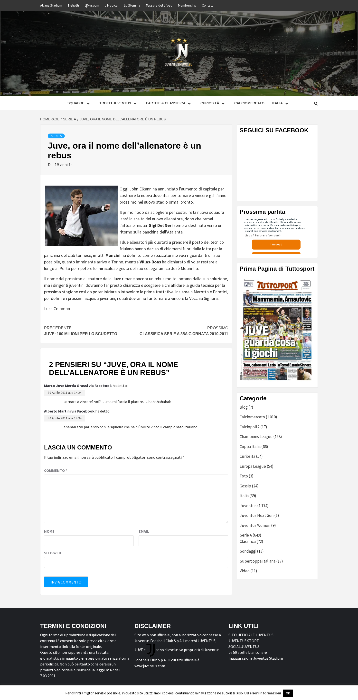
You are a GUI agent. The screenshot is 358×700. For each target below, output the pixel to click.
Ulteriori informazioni (262, 693)
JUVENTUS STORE (243, 640)
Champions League (256, 436)
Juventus (248, 505)
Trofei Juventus (115, 103)
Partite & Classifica (165, 103)
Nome (49, 531)
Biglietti (73, 5)
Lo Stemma (132, 5)
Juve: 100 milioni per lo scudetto (80, 331)
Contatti (208, 5)
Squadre (75, 103)
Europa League (253, 466)
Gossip (245, 486)
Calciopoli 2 (250, 427)
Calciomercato (249, 103)
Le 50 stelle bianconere (247, 652)
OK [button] (288, 693)
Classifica (248, 541)
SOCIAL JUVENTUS (243, 646)
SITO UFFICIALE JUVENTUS (250, 634)
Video (245, 571)
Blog (244, 407)
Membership (187, 5)
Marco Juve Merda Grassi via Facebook (78, 385)
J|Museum (92, 5)
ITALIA (277, 103)
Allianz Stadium (51, 5)
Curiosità (209, 103)
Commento (55, 470)
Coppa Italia (250, 446)
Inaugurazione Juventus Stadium (255, 658)
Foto (244, 476)
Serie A (56, 136)
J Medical (111, 5)
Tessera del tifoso (159, 5)
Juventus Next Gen (256, 515)
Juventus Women (255, 525)
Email (144, 531)
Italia (244, 495)
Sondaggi (248, 551)
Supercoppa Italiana (257, 561)
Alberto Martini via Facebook (69, 411)
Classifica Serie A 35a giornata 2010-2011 (184, 331)
